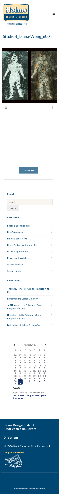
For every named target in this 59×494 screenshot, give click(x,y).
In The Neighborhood (17, 251)
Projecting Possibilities (18, 258)
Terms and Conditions (21, 489)
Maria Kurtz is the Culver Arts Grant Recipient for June (24, 317)
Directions (11, 437)
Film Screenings (15, 232)
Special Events (14, 270)
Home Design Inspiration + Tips (22, 245)
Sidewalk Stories (15, 264)
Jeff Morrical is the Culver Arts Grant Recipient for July (25, 307)
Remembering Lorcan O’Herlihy (22, 298)
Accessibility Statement (37, 489)
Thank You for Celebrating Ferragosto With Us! (28, 290)
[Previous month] (14, 344)
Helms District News (17, 238)
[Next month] (45, 344)
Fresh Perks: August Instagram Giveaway (29, 396)
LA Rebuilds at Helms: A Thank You (24, 324)
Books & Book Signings (18, 225)
